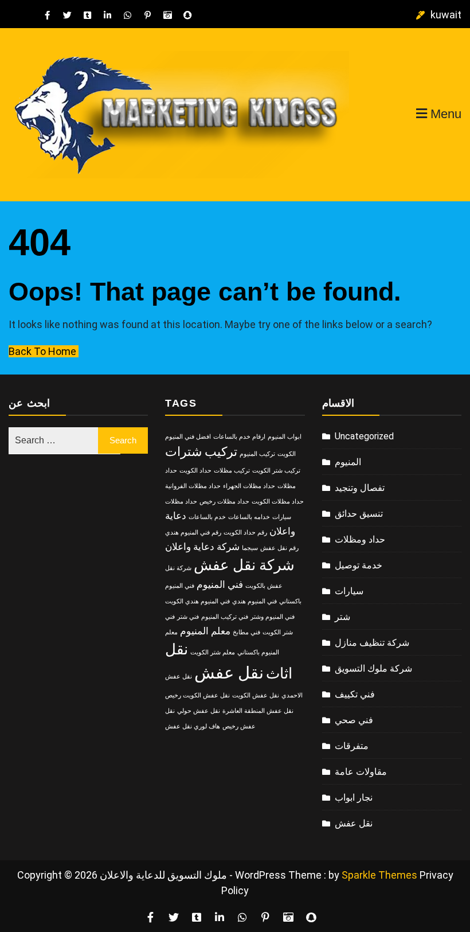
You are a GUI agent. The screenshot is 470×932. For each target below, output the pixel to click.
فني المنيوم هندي (254, 601)
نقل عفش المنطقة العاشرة (257, 711)
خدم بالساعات (207, 517)
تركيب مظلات (232, 470)
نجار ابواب (354, 797)
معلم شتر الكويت (212, 652)
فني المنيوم (220, 584)
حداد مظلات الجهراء (249, 486)
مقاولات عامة (361, 771)
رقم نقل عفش (279, 548)
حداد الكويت (195, 470)
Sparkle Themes (379, 875)
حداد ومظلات (360, 539)
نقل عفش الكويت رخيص (197, 695)
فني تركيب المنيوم (224, 617)
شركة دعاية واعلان (202, 546)
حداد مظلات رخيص (224, 501)
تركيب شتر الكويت (276, 470)
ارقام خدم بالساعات (239, 436)
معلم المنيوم (205, 631)
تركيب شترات (201, 451)
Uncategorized (364, 436)
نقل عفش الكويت (255, 695)
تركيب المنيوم (257, 454)
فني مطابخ (246, 632)
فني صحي (354, 720)
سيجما (250, 548)
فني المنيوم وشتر (272, 617)
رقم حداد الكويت (245, 532)
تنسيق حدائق (359, 513)
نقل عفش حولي (198, 711)
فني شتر (188, 617)
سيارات (349, 591)
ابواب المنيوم (284, 436)
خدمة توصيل (358, 565)
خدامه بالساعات (249, 517)
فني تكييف (355, 694)
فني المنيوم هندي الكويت (197, 601)
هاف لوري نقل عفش (192, 726)
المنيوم (348, 462)
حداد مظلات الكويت (278, 501)
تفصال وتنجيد (360, 487)
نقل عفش (229, 673)
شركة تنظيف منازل (372, 642)
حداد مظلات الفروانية (193, 486)
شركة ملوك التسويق (373, 668)
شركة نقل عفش (244, 565)
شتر (342, 616)
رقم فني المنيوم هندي (193, 532)
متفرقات (352, 745)
